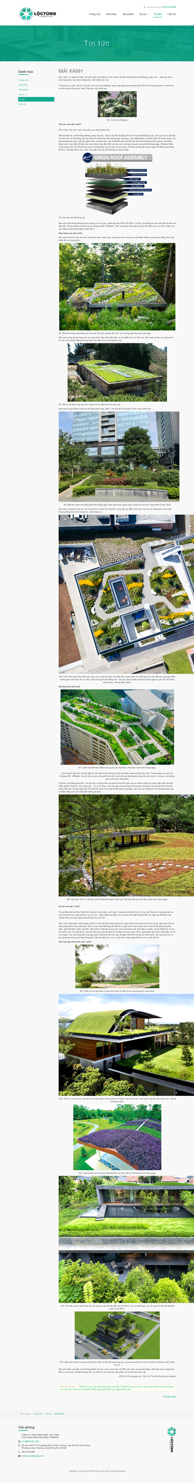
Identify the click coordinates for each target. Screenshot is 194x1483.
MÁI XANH (59, 1414)
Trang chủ (94, 14)
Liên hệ (172, 14)
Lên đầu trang (169, 1396)
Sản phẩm (128, 14)
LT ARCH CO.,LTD (30, 1441)
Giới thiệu (111, 14)
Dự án (143, 14)
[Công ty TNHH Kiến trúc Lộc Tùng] (37, 14)
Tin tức (158, 14)
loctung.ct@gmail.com (32, 1456)
